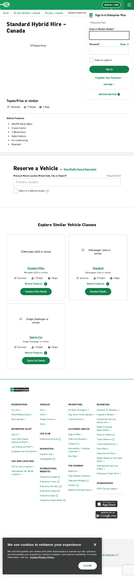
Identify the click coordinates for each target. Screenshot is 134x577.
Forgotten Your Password (107, 77)
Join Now (108, 84)
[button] (129, 5)
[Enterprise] (5, 5)
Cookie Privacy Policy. (42, 557)
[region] (52, 556)
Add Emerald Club (108, 94)
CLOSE (87, 565)
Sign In (109, 69)
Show (123, 44)
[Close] (95, 544)
